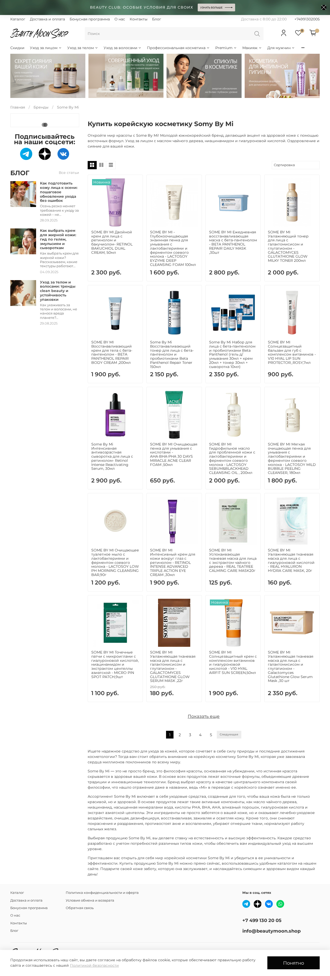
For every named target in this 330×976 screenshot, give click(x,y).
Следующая (229, 734)
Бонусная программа (90, 19)
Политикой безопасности (94, 965)
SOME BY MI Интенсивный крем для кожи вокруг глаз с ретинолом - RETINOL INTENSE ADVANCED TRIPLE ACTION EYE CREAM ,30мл (172, 562)
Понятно (293, 963)
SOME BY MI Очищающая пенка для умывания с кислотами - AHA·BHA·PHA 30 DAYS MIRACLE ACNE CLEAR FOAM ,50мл (173, 454)
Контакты (138, 19)
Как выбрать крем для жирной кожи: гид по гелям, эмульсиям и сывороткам (58, 239)
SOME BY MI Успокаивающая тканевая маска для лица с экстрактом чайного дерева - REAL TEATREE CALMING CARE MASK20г (233, 560)
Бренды (41, 107)
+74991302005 (307, 19)
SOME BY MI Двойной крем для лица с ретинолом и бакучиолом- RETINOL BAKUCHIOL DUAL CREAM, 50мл (112, 242)
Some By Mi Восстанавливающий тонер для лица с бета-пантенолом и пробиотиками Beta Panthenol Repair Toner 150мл (172, 354)
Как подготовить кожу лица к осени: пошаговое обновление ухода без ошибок (58, 192)
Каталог (17, 19)
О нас (119, 19)
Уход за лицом (43, 47)
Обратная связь (80, 908)
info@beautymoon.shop (271, 931)
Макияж (250, 47)
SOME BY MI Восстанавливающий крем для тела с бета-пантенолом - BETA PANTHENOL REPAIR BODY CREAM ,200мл (111, 352)
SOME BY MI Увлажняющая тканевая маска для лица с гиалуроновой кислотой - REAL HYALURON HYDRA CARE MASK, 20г (291, 560)
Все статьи (69, 172)
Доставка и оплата (47, 19)
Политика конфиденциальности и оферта (102, 893)
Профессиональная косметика (176, 47)
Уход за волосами (120, 47)
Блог (156, 19)
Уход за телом (80, 47)
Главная (17, 107)
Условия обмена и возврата (90, 900)
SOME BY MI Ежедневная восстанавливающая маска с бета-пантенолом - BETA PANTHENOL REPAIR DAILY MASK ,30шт (233, 242)
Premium (224, 47)
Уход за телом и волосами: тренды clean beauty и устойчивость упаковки (58, 291)
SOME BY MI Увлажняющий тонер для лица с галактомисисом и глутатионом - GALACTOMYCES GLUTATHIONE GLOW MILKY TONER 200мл (288, 246)
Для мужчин (279, 47)
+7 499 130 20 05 (262, 920)
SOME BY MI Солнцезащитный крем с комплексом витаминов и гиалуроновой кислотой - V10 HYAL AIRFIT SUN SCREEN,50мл (233, 662)
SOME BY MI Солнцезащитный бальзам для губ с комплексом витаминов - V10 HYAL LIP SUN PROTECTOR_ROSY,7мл (292, 352)
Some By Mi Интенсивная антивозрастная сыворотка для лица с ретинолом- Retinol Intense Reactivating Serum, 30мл (112, 456)
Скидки (17, 47)
